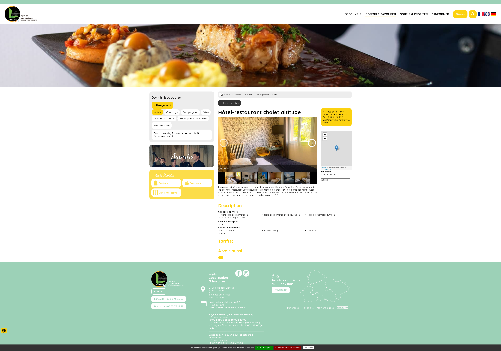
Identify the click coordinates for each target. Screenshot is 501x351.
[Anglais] (487, 14)
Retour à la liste (231, 103)
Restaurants (162, 125)
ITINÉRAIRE (281, 290)
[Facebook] (494, 2)
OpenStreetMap (327, 169)
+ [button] (325, 134)
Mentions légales (325, 307)
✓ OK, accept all (264, 348)
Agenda (181, 156)
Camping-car (190, 112)
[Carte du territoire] (325, 302)
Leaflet (324, 167)
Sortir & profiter (414, 14)
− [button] (325, 138)
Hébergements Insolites (193, 118)
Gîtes (206, 112)
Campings (172, 112)
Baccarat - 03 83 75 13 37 (168, 306)
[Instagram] (497, 2)
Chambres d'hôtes (164, 118)
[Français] (481, 14)
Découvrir (353, 14)
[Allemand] (493, 14)
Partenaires (293, 307)
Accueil (227, 94)
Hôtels (157, 112)
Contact (158, 291)
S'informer (440, 14)
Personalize (308, 348)
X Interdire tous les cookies (287, 348)
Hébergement (162, 105)
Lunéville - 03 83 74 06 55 (168, 298)
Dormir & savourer (380, 14)
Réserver (460, 14)
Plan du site (308, 307)
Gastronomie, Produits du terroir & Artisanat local (176, 135)
